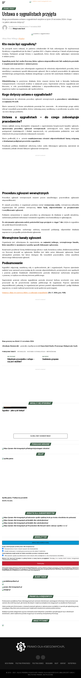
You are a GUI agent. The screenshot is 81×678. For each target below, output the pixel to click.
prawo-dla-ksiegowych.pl (55, 568)
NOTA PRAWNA (9, 663)
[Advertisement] (40, 171)
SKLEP (56, 663)
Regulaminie (17, 570)
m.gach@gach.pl (24, 569)
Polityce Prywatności (6, 570)
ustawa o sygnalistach (36, 351)
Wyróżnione (51, 351)
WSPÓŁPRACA (72, 663)
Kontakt (63, 663)
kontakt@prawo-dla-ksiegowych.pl (10, 569)
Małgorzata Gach (19, 28)
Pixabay (21, 38)
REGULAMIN (49, 663)
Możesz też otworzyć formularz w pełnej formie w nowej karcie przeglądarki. (25, 558)
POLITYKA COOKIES (38, 663)
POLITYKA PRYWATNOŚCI (23, 663)
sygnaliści (22, 351)
